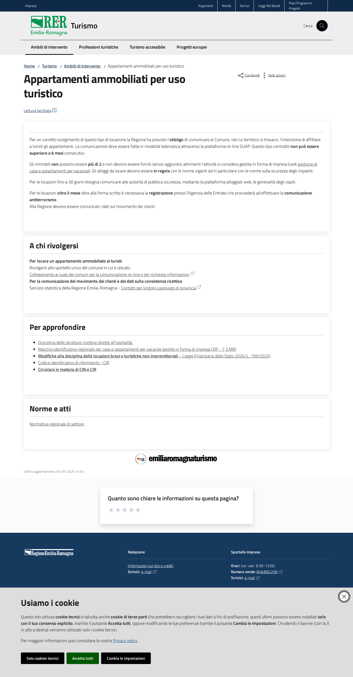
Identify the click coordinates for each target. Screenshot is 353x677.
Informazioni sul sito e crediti (150, 566)
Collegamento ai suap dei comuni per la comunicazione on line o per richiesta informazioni (109, 274)
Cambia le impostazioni (126, 658)
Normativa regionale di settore (57, 424)
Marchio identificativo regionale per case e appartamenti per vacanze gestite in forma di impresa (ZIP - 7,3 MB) (137, 349)
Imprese (31, 5)
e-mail (146, 572)
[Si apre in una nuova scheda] (176, 458)
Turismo (49, 66)
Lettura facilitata (37, 110)
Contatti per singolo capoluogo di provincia (158, 288)
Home (29, 66)
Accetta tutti (82, 658)
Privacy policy (125, 640)
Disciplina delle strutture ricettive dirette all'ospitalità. (85, 342)
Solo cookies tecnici (43, 658)
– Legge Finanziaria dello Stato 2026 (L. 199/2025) (154, 356)
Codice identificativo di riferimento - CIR (73, 362)
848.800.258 (266, 572)
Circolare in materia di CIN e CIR (67, 369)
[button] (322, 25)
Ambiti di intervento (82, 66)
